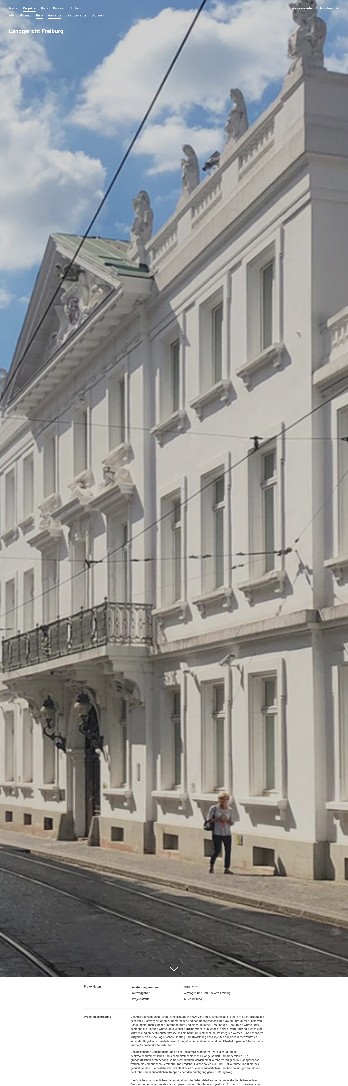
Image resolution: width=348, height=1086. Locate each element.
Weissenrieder (315, 8)
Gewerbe (54, 15)
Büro (44, 8)
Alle (11, 15)
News (13, 8)
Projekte (29, 8)
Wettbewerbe (76, 15)
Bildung (25, 15)
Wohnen (98, 15)
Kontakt (58, 8)
